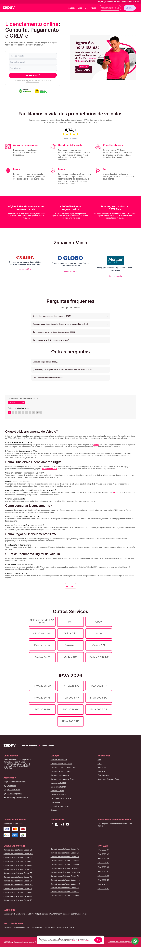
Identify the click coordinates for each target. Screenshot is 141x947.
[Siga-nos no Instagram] (62, 824)
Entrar (128, 8)
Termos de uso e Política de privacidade (38, 81)
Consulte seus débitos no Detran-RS (65, 857)
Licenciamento (48, 746)
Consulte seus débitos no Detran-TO (18, 900)
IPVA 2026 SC (98, 697)
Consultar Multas (57, 791)
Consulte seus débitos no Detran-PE (18, 865)
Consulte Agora (31, 75)
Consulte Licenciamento (60, 775)
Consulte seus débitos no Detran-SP (65, 853)
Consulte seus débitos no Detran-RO (65, 892)
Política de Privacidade (80, 941)
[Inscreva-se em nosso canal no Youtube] (67, 824)
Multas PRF (70, 657)
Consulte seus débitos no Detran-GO (18, 881)
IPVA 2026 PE (70, 721)
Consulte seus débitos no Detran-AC (18, 877)
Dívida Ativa (70, 633)
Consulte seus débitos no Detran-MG (18, 854)
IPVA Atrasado (103, 775)
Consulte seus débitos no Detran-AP (18, 873)
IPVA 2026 (101, 771)
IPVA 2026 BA (42, 709)
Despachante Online (58, 795)
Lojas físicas (11, 786)
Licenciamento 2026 (58, 787)
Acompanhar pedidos (108, 8)
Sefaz (98, 633)
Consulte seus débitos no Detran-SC (18, 861)
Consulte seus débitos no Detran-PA (18, 889)
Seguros (54, 810)
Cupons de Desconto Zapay (108, 779)
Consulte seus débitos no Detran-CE (18, 869)
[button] (70, 316)
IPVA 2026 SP (42, 685)
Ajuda (93, 8)
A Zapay (71, 8)
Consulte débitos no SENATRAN (63, 767)
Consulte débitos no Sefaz (61, 771)
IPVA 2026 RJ (70, 697)
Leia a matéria (25, 269)
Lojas (80, 8)
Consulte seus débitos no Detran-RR (18, 896)
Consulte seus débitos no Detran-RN (65, 861)
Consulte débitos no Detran (61, 764)
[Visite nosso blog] (52, 824)
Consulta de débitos (29, 746)
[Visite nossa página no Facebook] (57, 824)
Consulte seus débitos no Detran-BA (65, 865)
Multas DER (99, 645)
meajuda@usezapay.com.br (17, 798)
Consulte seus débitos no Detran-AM (65, 872)
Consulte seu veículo (59, 760)
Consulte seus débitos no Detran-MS (65, 884)
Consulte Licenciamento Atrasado (64, 779)
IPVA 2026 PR (98, 685)
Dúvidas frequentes (14, 794)
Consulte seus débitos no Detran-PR (18, 858)
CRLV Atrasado (42, 633)
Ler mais (69, 586)
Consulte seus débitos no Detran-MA (65, 880)
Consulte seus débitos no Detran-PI (18, 892)
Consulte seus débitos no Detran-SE (65, 895)
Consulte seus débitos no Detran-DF (18, 850)
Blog (86, 8)
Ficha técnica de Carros (60, 806)
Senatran (70, 645)
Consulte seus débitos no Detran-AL (65, 876)
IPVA (114, 492)
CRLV (98, 621)
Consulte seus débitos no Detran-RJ (65, 849)
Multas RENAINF (99, 657)
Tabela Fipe (55, 802)
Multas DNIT (42, 657)
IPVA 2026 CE (98, 709)
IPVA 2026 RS (42, 697)
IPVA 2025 (101, 767)
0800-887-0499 (13, 790)
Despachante (42, 645)
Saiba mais (82, 914)
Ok (98, 940)
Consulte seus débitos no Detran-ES (65, 868)
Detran (96, 445)
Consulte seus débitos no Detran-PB (65, 888)
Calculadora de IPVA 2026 (42, 621)
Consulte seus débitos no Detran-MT (18, 885)
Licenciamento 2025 (58, 783)
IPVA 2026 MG (70, 685)
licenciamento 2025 (49, 469)
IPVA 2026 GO (70, 709)
